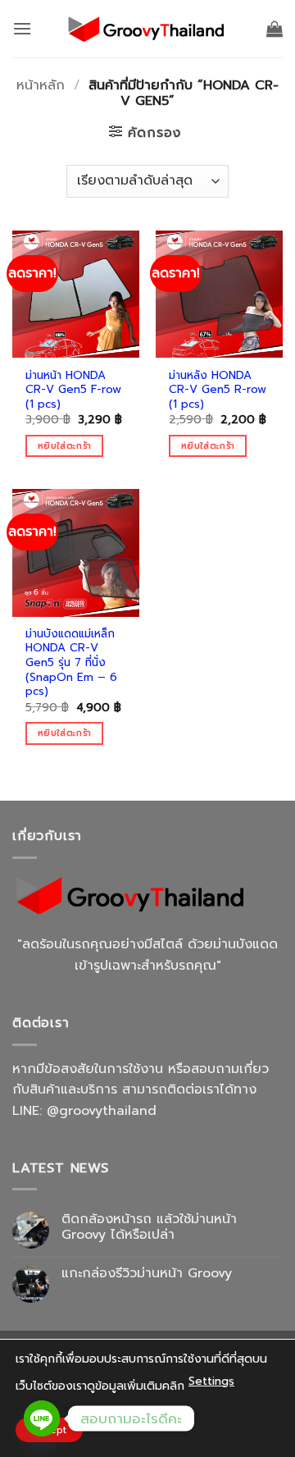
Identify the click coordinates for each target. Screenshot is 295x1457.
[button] (22, 28)
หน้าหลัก (40, 85)
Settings (211, 1381)
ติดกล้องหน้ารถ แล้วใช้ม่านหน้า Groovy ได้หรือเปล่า (149, 1227)
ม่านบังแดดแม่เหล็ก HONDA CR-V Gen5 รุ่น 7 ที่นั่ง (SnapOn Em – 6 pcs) (71, 663)
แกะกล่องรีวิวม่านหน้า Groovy (146, 1273)
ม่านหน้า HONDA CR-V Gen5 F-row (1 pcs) (73, 390)
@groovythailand (102, 1111)
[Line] (42, 1418)
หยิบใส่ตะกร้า (64, 446)
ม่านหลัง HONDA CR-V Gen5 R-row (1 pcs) (217, 390)
